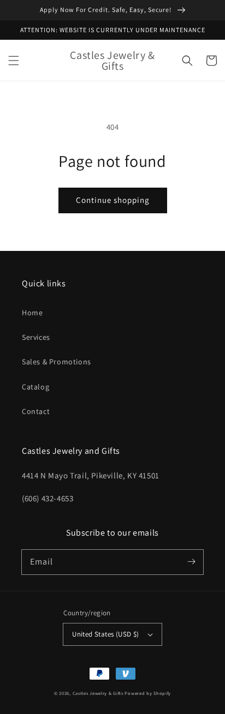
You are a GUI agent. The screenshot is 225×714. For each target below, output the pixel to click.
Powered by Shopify (148, 693)
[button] (14, 61)
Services (36, 337)
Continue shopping (113, 200)
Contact (36, 411)
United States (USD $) (105, 634)
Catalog (35, 387)
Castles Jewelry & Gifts (98, 693)
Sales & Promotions (56, 362)
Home (32, 312)
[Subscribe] (191, 562)
